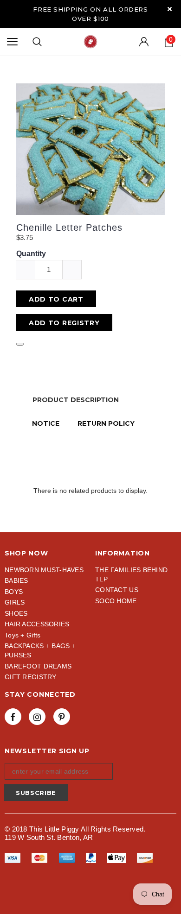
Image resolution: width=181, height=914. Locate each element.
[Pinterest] (61, 716)
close (170, 9)
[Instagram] (37, 716)
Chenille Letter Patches (69, 227)
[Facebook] (13, 716)
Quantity (31, 254)
